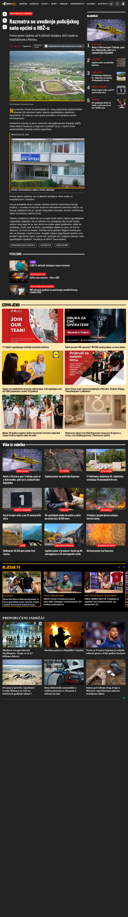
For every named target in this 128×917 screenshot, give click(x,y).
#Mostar (23, 3)
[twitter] (4, 20)
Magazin (63, 3)
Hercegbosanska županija (23, 245)
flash (18, 46)
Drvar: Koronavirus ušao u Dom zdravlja (32, 190)
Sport (54, 3)
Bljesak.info (27, 46)
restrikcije (45, 245)
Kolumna (91, 3)
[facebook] (4, 14)
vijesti (12, 46)
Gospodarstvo (77, 3)
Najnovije (34, 3)
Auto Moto (102, 3)
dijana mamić (62, 245)
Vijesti (44, 3)
